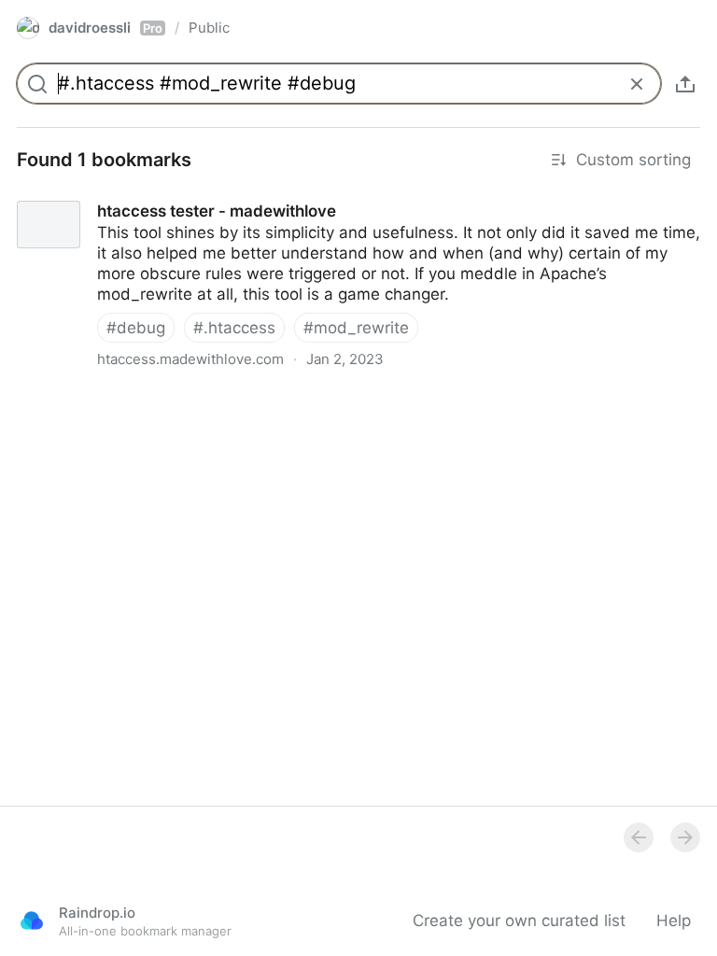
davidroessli (105, 27)
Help (673, 920)
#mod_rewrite (356, 327)
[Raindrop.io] (32, 920)
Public (209, 27)
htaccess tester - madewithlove (119, 194)
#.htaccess (234, 327)
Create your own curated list (519, 920)
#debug (135, 327)
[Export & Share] (685, 84)
